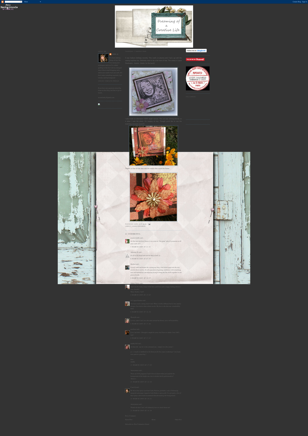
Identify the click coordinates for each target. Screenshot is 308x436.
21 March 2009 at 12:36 (141, 382)
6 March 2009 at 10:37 (141, 278)
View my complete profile (108, 81)
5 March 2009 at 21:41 (141, 247)
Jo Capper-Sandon (136, 300)
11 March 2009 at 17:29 (141, 365)
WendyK (133, 317)
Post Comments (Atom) (141, 424)
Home (154, 419)
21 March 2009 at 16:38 (141, 410)
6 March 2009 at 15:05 (141, 295)
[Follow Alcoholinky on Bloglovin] (196, 52)
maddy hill (134, 343)
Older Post (178, 419)
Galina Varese (135, 283)
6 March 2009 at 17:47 (141, 338)
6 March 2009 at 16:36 (141, 312)
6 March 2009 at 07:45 (141, 259)
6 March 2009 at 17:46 (141, 324)
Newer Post (128, 419)
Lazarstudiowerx (139, 226)
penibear (133, 329)
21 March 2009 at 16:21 (141, 399)
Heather (133, 264)
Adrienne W (134, 252)
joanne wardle (135, 238)
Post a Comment (130, 416)
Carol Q (115, 54)
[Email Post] (149, 224)
